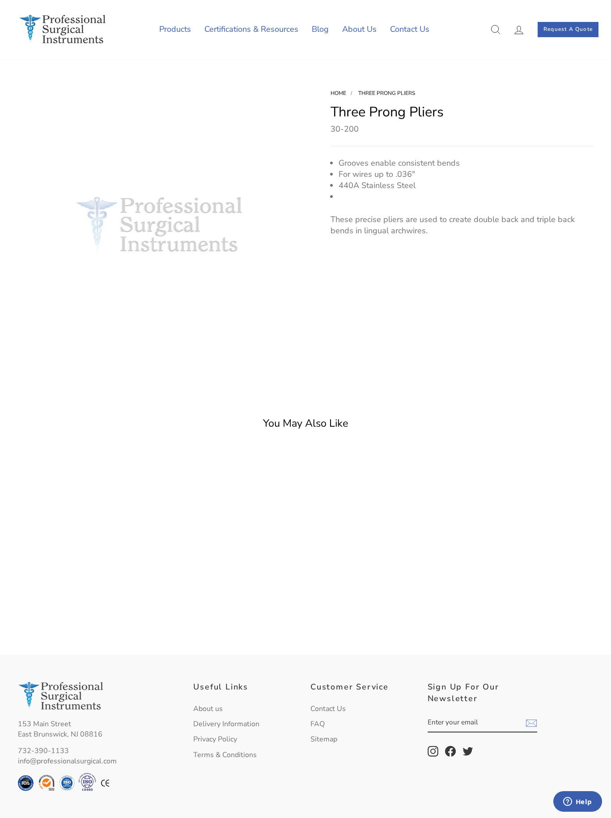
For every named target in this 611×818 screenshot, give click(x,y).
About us (208, 709)
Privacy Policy (215, 739)
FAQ (317, 724)
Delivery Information (226, 724)
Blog (320, 29)
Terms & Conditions (225, 755)
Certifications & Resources (251, 29)
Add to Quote (86, 626)
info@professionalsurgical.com (67, 761)
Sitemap (323, 739)
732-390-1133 (43, 751)
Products (175, 29)
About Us (359, 29)
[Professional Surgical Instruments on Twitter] (467, 751)
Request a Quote (568, 29)
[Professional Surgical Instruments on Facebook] (450, 751)
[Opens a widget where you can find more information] (577, 802)
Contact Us (409, 29)
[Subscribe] (531, 723)
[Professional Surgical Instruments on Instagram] (433, 751)
